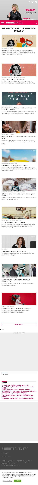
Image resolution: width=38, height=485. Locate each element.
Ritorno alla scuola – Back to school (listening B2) (17, 398)
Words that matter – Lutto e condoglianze (15, 394)
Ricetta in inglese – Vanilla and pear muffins (16, 389)
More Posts (19, 324)
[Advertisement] (19, 352)
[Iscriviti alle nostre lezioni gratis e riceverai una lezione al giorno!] (30, 11)
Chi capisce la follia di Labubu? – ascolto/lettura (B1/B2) (17, 396)
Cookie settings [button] (7, 481)
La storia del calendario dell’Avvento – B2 (15, 385)
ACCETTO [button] (17, 481)
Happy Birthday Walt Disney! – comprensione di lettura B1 (17, 387)
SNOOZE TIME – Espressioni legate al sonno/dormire (19, 391)
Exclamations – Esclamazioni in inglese (14, 392)
